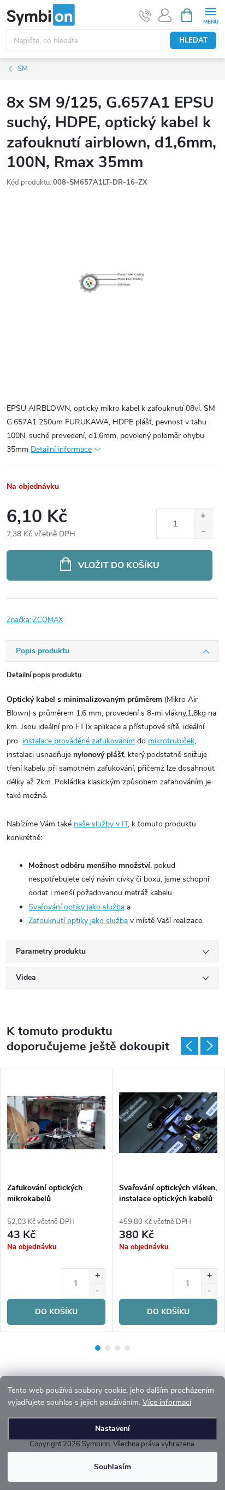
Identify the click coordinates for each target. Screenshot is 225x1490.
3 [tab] (117, 1348)
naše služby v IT (101, 824)
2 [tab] (107, 1348)
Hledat (193, 40)
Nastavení (112, 1428)
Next (209, 1046)
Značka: (35, 620)
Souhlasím (112, 1467)
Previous (189, 1046)
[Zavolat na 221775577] (145, 15)
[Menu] (210, 14)
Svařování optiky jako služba (76, 907)
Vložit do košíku (118, 565)
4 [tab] (127, 1348)
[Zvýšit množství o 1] (203, 516)
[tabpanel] (56, 1200)
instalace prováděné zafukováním (78, 741)
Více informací (167, 1402)
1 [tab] (97, 1348)
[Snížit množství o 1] (203, 531)
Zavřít (64, 613)
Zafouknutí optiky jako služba (78, 920)
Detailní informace (61, 449)
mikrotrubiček (171, 741)
